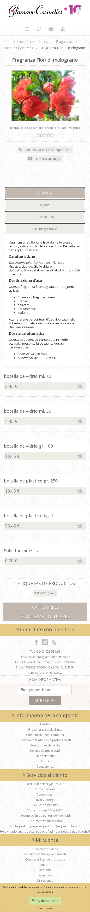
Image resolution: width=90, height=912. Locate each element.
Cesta (51, 29)
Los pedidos (45, 875)
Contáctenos (45, 766)
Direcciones (45, 881)
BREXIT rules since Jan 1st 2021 (45, 784)
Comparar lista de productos (45, 859)
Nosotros (45, 724)
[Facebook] (36, 642)
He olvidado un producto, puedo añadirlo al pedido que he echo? (45, 831)
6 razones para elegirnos (45, 729)
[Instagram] (45, 642)
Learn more (45, 908)
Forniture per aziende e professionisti (45, 740)
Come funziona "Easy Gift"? (45, 810)
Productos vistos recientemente (45, 854)
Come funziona (45, 789)
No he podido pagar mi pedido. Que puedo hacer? (45, 826)
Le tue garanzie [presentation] (45, 228)
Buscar (45, 865)
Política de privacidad (45, 751)
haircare (40, 593)
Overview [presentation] (45, 192)
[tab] (45, 192)
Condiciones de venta (45, 745)
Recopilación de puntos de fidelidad (45, 816)
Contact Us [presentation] (45, 216)
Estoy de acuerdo (45, 901)
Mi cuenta (45, 870)
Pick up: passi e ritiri (45, 805)
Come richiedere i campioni (45, 735)
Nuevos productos (45, 849)
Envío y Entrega (45, 800)
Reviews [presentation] (45, 204)
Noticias (45, 761)
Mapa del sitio (45, 756)
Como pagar (45, 794)
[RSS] (53, 642)
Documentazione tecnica (45, 821)
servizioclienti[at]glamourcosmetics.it (45, 657)
